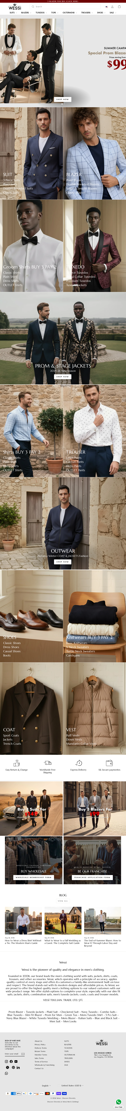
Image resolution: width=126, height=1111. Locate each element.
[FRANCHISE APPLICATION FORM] (92, 860)
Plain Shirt (10, 277)
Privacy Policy (40, 1045)
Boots (7, 655)
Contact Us (39, 1068)
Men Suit (55, 1021)
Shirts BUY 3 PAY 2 (21, 452)
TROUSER (75, 452)
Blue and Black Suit (106, 1018)
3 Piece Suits (11, 180)
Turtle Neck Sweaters (80, 651)
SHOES (100, 12)
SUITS (12, 12)
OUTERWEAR (69, 12)
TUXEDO (75, 267)
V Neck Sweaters (77, 647)
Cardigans (73, 655)
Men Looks (69, 1021)
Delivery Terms (41, 1048)
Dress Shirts (11, 281)
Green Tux (71, 1015)
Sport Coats (11, 735)
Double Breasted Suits (18, 188)
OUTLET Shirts (13, 285)
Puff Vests (72, 735)
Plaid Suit (52, 1012)
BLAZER (74, 174)
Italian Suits (85, 1018)
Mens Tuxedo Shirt (91, 1015)
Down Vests (74, 739)
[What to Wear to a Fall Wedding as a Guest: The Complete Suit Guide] (63, 920)
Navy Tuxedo (89, 1012)
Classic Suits (11, 192)
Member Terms (41, 1055)
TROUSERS (86, 12)
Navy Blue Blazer (17, 1018)
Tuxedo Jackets (76, 285)
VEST (71, 729)
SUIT (8, 174)
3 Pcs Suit (111, 1015)
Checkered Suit (70, 1012)
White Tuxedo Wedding (43, 1018)
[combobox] (65, 6)
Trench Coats (12, 744)
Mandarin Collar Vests (81, 744)
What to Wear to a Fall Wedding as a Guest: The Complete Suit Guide (63, 942)
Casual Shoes (12, 651)
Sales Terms (39, 1058)
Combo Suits (107, 1012)
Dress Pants (73, 466)
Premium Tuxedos (78, 281)
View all (63, 901)
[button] (107, 7)
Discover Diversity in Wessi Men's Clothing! (63, 1102)
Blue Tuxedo (14, 1015)
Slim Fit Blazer (33, 1015)
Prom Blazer (16, 1012)
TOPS (53, 12)
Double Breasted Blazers (82, 184)
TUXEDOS (40, 12)
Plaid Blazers (74, 180)
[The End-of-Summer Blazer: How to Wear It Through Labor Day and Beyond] (102, 920)
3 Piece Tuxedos (77, 272)
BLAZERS (25, 12)
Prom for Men (53, 1015)
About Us (38, 1041)
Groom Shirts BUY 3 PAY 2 (29, 267)
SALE (112, 12)
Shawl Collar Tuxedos (80, 277)
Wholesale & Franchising (45, 1065)
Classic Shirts (12, 272)
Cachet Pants (75, 462)
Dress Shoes (11, 647)
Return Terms (40, 1051)
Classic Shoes (12, 643)
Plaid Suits (10, 184)
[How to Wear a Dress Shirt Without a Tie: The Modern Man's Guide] (23, 920)
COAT (9, 729)
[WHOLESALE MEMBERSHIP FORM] (33, 860)
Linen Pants (73, 458)
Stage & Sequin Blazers (81, 188)
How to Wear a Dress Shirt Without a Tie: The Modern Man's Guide (23, 942)
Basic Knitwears (76, 643)
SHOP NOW (62, 99)
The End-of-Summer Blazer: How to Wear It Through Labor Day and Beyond (102, 943)
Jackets (8, 739)
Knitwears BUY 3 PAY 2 (89, 637)
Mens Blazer (68, 1018)
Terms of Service (41, 1062)
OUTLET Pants (75, 470)
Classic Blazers (75, 192)
